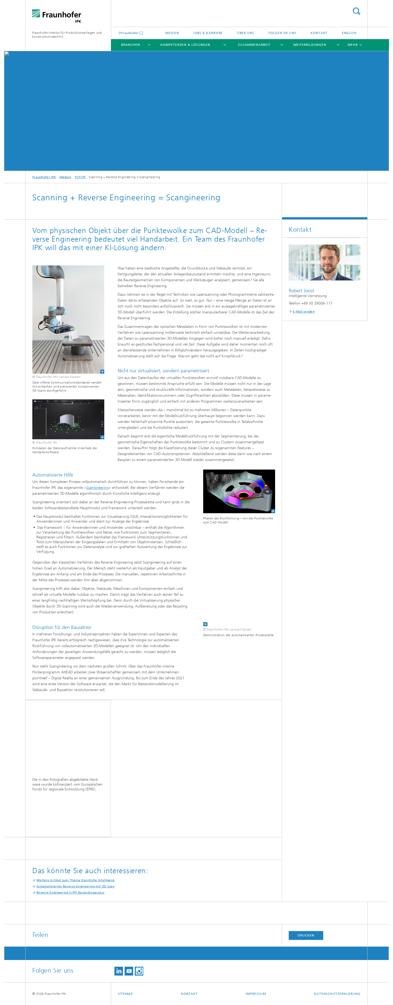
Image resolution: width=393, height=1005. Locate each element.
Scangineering (97, 487)
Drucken (306, 935)
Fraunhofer (130, 33)
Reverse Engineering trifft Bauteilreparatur (70, 892)
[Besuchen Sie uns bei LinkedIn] (118, 971)
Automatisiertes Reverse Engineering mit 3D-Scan (75, 886)
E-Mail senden (304, 311)
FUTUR (80, 177)
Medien (172, 33)
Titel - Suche (356, 11)
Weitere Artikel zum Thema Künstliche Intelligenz (75, 880)
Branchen (130, 45)
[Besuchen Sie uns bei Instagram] (139, 971)
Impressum (256, 994)
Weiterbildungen (310, 45)
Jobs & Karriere (208, 33)
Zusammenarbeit (254, 45)
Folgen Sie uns (282, 33)
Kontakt (319, 33)
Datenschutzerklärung (337, 994)
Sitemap (125, 994)
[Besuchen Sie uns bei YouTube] (129, 971)
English (349, 33)
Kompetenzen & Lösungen (185, 45)
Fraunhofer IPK (44, 177)
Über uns (245, 33)
